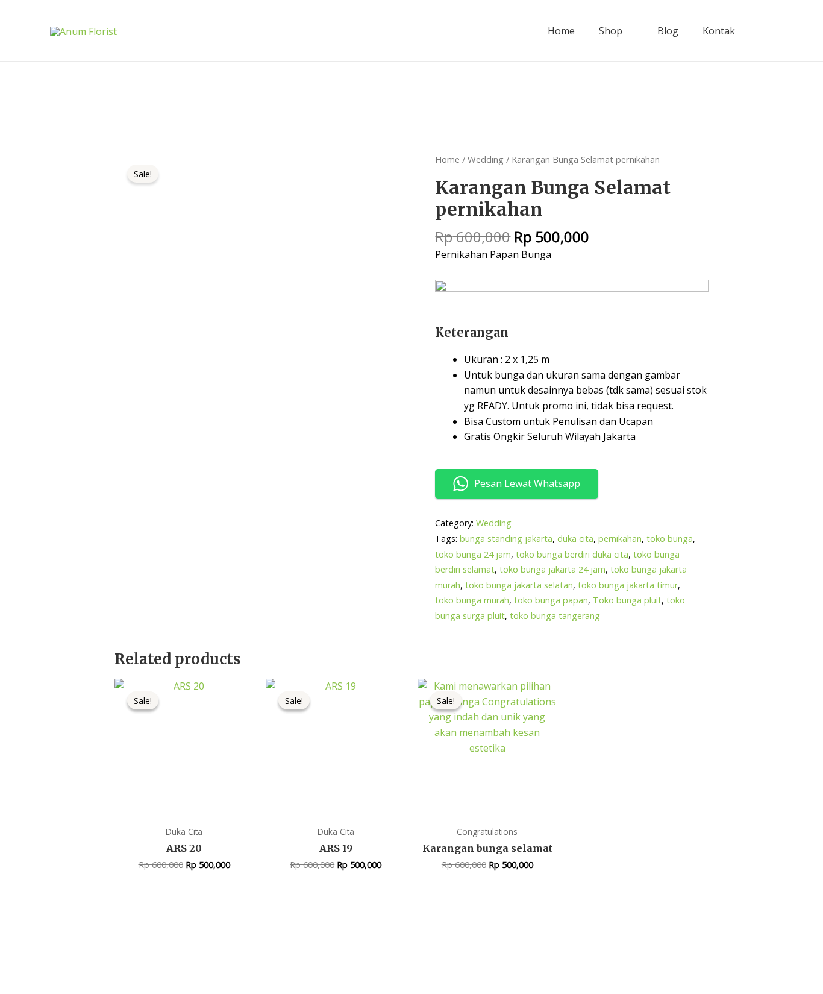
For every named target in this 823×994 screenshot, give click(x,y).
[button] (766, 30)
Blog (667, 30)
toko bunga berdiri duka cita (572, 554)
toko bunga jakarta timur (628, 585)
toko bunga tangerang (555, 615)
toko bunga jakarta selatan (519, 585)
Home (561, 30)
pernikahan (620, 538)
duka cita (575, 538)
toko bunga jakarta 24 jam (552, 569)
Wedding (486, 159)
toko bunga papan (551, 600)
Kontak (719, 30)
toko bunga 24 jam (473, 554)
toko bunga (669, 538)
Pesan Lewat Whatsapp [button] (527, 483)
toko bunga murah (472, 600)
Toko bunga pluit (627, 600)
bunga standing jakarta (506, 538)
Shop (610, 30)
